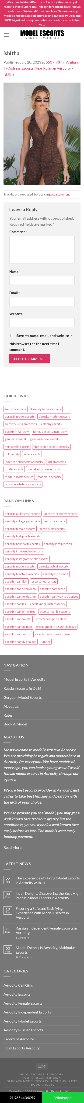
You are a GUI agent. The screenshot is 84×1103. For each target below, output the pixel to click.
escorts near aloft (16, 581)
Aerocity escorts (15, 409)
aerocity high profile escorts (23, 536)
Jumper (45, 642)
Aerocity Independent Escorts (27, 1012)
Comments (24, 957)
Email (14, 293)
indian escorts (57, 462)
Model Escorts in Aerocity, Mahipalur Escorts (45, 949)
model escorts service (19, 477)
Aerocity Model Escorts (23, 1021)
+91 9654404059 (21, 1097)
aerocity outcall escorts (54, 566)
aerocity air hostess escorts (22, 514)
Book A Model (15, 724)
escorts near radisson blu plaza (56, 626)
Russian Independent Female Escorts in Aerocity (46, 930)
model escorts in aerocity (44, 469)
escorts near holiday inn (20, 596)
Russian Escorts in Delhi (22, 688)
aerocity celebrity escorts (60, 514)
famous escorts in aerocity (50, 431)
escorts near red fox (18, 634)
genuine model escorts (45, 439)
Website (16, 314)
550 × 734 (54, 62)
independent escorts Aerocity (24, 462)
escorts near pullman (18, 626)
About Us (11, 706)
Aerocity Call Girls (18, 985)
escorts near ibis (15, 604)
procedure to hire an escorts (23, 484)
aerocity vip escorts (55, 574)
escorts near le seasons (55, 611)
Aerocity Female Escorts (23, 1003)
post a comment (59, 194)
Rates (8, 715)
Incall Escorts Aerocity (22, 1048)
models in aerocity (49, 477)
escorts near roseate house (52, 634)
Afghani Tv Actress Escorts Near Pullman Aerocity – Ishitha (41, 68)
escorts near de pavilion (20, 589)
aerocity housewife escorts (22, 544)
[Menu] (6, 35)
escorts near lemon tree (20, 611)
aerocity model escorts (20, 416)
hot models (12, 454)
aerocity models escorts (54, 416)
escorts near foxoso (52, 589)
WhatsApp (63, 1097)
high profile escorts (17, 447)
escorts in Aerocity (17, 431)
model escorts (14, 469)
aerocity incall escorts (58, 544)
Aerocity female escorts (45, 409)
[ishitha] (42, 133)
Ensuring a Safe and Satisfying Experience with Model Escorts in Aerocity (42, 912)
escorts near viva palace (20, 642)
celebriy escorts (51, 424)
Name (14, 272)
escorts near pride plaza (50, 619)
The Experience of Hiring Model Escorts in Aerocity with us (48, 880)
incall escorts (32, 454)
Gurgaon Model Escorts (23, 697)
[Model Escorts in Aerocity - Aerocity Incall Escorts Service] (42, 35)
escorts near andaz (44, 581)
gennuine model (15, 439)
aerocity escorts (54, 521)
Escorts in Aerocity (19, 1039)
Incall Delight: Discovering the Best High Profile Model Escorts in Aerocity (48, 895)
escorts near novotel (18, 619)
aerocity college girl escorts (22, 521)
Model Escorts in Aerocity (24, 679)
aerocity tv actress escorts (22, 574)
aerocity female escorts (20, 529)
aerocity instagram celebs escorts (26, 559)
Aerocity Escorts (17, 994)
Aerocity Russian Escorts (23, 1030)
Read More (12, 847)
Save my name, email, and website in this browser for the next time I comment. (41, 343)
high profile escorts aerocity (51, 447)
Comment (18, 232)
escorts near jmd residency (47, 604)
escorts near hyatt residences (59, 596)
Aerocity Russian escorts (21, 424)
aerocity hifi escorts (52, 529)
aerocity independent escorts (24, 551)
